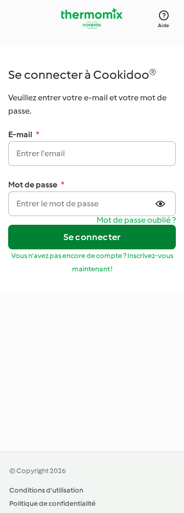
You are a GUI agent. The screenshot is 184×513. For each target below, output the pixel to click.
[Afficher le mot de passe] (161, 204)
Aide (163, 25)
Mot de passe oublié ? (136, 220)
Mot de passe (36, 184)
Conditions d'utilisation (46, 490)
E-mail (23, 134)
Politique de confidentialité (52, 503)
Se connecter (92, 237)
